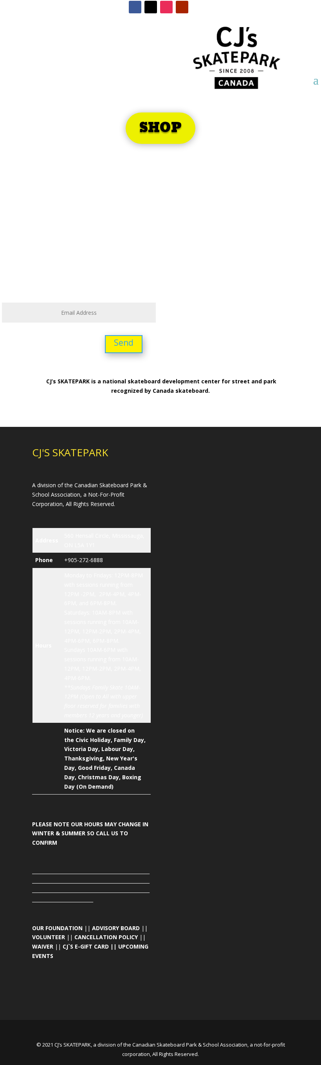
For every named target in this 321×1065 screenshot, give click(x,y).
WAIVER (42, 946)
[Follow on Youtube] (182, 7)
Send (123, 342)
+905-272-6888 (83, 560)
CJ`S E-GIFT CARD (86, 946)
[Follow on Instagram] (166, 7)
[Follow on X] (150, 7)
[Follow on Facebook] (135, 7)
